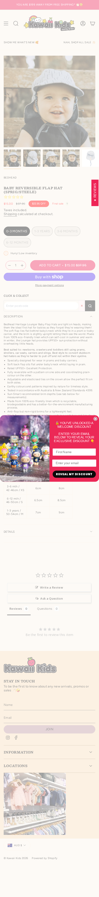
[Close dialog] (95, 419)
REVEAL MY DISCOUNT (74, 474)
